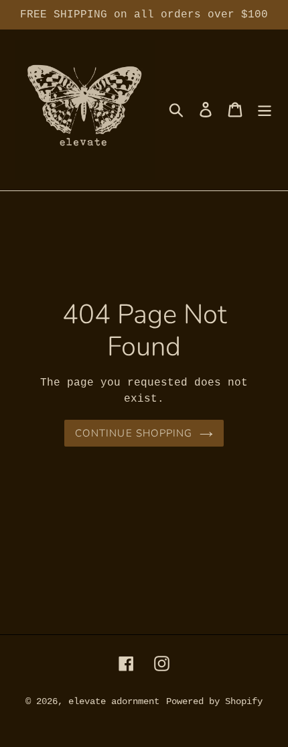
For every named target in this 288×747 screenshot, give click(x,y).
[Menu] (264, 110)
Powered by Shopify (214, 701)
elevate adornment (113, 701)
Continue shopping (133, 433)
